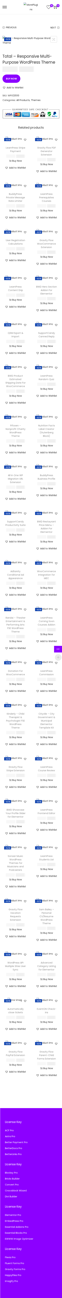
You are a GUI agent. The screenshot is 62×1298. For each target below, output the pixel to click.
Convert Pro (12, 1184)
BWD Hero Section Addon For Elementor (46, 290)
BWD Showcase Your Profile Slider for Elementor (15, 813)
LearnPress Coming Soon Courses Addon (46, 621)
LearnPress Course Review (46, 768)
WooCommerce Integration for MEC (46, 575)
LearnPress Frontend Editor (46, 811)
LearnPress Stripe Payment (15, 149)
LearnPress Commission (46, 672)
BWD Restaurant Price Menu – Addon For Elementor (46, 527)
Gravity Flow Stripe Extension (15, 768)
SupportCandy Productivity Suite (15, 523)
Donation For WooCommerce (15, 672)
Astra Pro (10, 1136)
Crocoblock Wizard (16, 1190)
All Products (23, 100)
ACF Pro (9, 1130)
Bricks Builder (12, 1178)
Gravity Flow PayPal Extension (15, 1053)
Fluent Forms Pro (14, 1263)
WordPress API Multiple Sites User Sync (15, 966)
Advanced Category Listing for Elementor (46, 966)
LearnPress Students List (46, 857)
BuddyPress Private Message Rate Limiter (15, 197)
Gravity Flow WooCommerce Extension (46, 244)
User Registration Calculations (15, 242)
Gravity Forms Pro (15, 1269)
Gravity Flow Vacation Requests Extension (15, 915)
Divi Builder (11, 1196)
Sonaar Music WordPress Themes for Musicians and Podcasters (15, 863)
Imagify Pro (11, 1281)
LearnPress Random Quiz (46, 377)
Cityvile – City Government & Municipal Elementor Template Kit (46, 720)
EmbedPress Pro (14, 1221)
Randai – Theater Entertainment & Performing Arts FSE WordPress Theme (15, 624)
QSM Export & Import (15, 334)
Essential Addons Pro (16, 1227)
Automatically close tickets (15, 1010)
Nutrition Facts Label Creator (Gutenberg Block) (46, 431)
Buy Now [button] (17, 160)
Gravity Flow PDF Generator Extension (46, 151)
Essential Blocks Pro (16, 1233)
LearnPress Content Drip (15, 288)
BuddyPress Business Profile (46, 477)
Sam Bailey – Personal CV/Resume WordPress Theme (46, 916)
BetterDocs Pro (13, 1148)
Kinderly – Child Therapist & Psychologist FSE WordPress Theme (15, 720)
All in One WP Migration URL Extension (15, 479)
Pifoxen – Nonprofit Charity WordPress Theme (15, 431)
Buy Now (11, 78)
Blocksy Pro (11, 1172)
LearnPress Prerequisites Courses (46, 197)
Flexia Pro (10, 1257)
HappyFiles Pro (13, 1275)
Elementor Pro (13, 1215)
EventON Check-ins (46, 1010)
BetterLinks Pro (13, 1154)
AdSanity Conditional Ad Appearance (15, 575)
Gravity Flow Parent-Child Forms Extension (46, 1055)
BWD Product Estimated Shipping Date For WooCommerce (15, 381)
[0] (49, 7)
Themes (36, 100)
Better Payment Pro (16, 1142)
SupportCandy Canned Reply (46, 334)
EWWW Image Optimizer (19, 1238)
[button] (12, 87)
